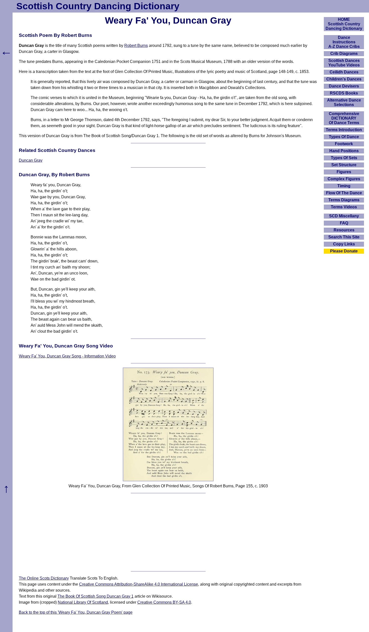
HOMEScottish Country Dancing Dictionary (344, 24)
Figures (344, 172)
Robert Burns (136, 45)
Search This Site (343, 237)
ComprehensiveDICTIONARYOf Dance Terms (344, 118)
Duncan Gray (30, 160)
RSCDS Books (344, 93)
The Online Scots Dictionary (44, 578)
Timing (343, 186)
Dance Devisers (344, 86)
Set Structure (343, 165)
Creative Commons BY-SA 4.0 (164, 602)
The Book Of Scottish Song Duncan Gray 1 (95, 596)
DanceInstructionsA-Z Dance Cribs (344, 42)
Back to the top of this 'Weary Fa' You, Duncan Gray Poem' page (76, 612)
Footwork (344, 144)
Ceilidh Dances (344, 72)
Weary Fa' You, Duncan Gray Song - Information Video (67, 356)
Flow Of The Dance (344, 193)
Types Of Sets (344, 158)
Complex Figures (344, 179)
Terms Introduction (344, 130)
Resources (344, 230)
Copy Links (344, 244)
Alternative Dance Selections (344, 102)
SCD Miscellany (344, 216)
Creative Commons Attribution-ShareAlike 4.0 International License (138, 584)
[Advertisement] (168, 532)
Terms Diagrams (343, 200)
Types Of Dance (344, 137)
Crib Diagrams (344, 53)
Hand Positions (344, 151)
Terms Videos (344, 207)
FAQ (344, 223)
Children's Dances (343, 79)
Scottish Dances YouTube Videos (344, 62)
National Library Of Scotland (83, 602)
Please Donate (344, 251)
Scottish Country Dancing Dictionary (97, 6)
